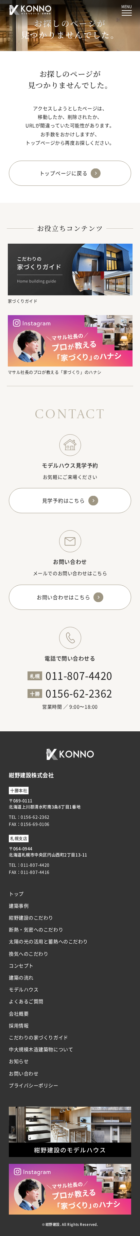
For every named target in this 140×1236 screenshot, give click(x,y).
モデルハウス (23, 989)
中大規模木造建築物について (41, 1049)
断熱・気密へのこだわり (36, 929)
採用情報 (19, 1025)
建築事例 (19, 905)
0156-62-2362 (79, 693)
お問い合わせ (23, 1073)
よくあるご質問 (26, 1001)
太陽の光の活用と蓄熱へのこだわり (48, 941)
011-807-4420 (79, 675)
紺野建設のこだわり (31, 917)
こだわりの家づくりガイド (38, 1037)
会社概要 (19, 1013)
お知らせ (19, 1061)
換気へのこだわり (28, 953)
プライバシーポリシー (33, 1085)
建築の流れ (21, 977)
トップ (16, 893)
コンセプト (21, 965)
